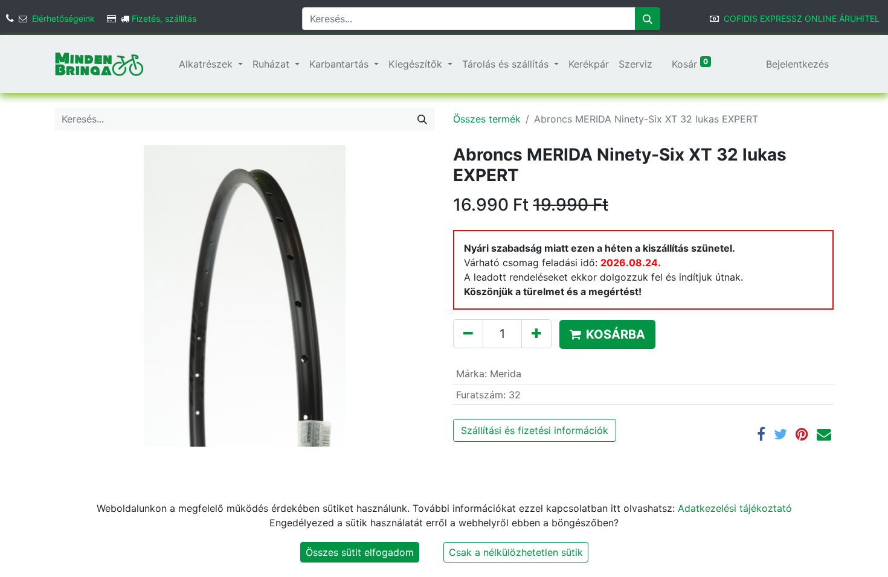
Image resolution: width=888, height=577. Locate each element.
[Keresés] (647, 18)
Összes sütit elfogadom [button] (360, 552)
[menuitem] (169, 64)
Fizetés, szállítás (164, 18)
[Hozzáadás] (536, 333)
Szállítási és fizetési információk (534, 430)
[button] (607, 334)
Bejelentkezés (797, 64)
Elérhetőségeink (63, 18)
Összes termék (487, 119)
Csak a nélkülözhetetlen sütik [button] (516, 552)
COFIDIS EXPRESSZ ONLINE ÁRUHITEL (802, 18)
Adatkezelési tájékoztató (735, 508)
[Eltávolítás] (468, 333)
